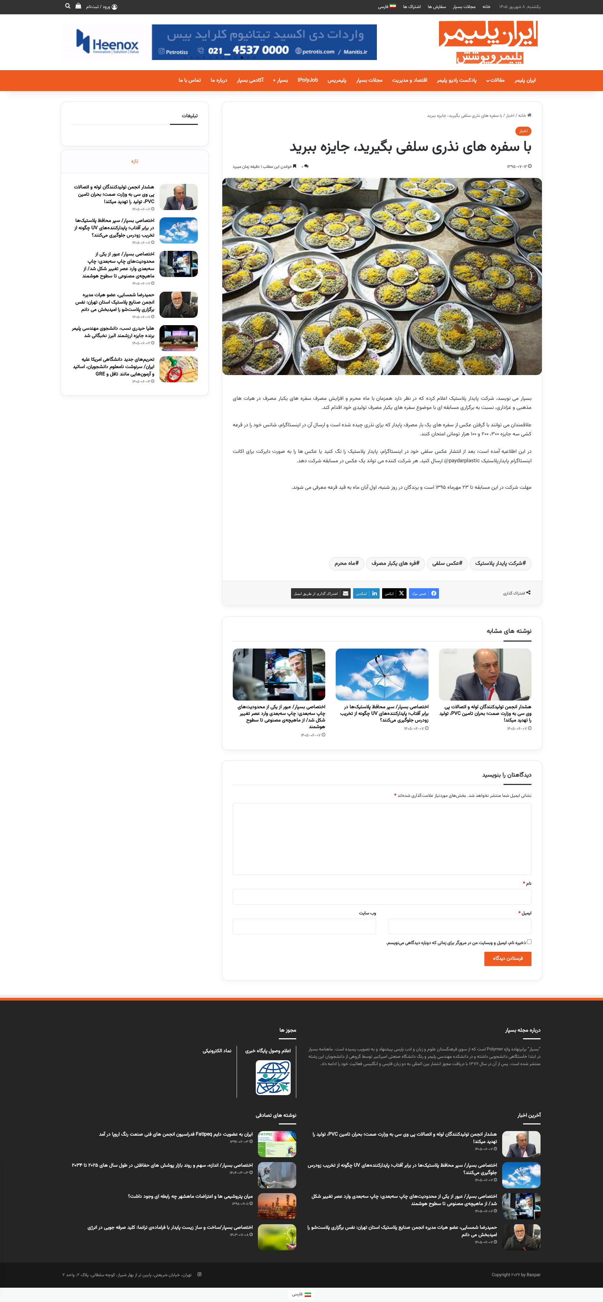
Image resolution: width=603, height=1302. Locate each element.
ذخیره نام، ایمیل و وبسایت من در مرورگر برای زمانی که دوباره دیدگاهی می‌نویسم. (456, 943)
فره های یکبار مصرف (394, 563)
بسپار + (280, 80)
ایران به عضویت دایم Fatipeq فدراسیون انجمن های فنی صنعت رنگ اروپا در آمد (176, 1134)
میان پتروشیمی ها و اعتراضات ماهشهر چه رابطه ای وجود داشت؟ (190, 1196)
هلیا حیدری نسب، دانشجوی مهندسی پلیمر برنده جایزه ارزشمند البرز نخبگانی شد (113, 332)
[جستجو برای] (67, 7)
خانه (487, 6)
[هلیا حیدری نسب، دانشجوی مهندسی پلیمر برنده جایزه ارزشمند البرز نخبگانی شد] (178, 338)
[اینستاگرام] (199, 1274)
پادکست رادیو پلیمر (457, 80)
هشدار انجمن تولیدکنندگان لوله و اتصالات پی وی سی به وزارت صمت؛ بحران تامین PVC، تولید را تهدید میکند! (485, 713)
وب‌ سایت (367, 913)
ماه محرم (345, 563)
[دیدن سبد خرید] (78, 7)
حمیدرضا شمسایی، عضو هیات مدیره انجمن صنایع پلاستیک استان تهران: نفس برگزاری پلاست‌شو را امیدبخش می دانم (114, 302)
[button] (254, 58)
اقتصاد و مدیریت (409, 80)
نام (527, 883)
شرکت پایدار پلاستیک (498, 563)
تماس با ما (190, 80)
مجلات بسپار (464, 6)
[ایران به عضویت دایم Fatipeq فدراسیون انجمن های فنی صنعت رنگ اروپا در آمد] (277, 1144)
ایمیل (525, 913)
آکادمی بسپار (250, 80)
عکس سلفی (445, 563)
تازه (134, 161)
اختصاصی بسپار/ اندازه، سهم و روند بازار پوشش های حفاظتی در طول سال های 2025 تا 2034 (162, 1165)
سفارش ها (437, 6)
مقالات (497, 80)
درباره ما (219, 80)
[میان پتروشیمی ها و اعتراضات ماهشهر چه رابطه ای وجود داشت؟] (277, 1206)
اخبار (510, 115)
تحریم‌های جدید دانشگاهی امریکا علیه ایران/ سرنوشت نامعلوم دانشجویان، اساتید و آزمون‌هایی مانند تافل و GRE (113, 367)
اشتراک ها (412, 6)
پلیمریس (337, 80)
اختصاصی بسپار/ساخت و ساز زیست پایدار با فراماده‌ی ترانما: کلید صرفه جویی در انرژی (170, 1228)
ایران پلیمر (525, 80)
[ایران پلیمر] (479, 42)
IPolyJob (308, 80)
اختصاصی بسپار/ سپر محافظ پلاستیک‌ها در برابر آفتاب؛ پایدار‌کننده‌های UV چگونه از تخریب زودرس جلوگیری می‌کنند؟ (384, 713)
